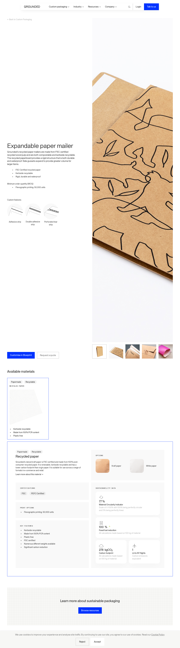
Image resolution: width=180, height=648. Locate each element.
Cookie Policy (157, 634)
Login (138, 6)
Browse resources (90, 610)
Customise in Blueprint (21, 355)
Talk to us (151, 6)
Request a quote (48, 355)
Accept (97, 641)
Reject (82, 641)
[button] (59, 6)
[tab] (28, 408)
